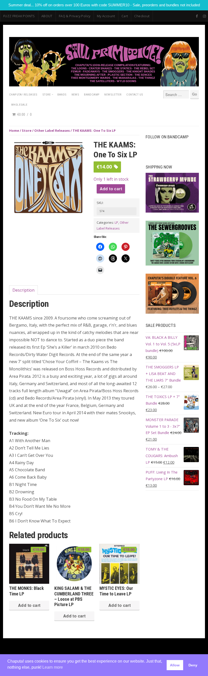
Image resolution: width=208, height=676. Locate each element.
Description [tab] (23, 290)
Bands (62, 94)
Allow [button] (175, 665)
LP (116, 222)
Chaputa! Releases (23, 94)
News (75, 94)
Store (46, 94)
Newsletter (113, 94)
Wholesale (19, 104)
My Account (106, 16)
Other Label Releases (52, 130)
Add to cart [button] (29, 605)
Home (14, 130)
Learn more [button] (52, 667)
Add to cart (111, 189)
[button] (81, 146)
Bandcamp (91, 94)
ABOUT (47, 16)
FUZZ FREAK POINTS (19, 16)
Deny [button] (192, 665)
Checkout (141, 16)
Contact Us (134, 94)
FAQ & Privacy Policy (75, 16)
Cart (125, 16)
